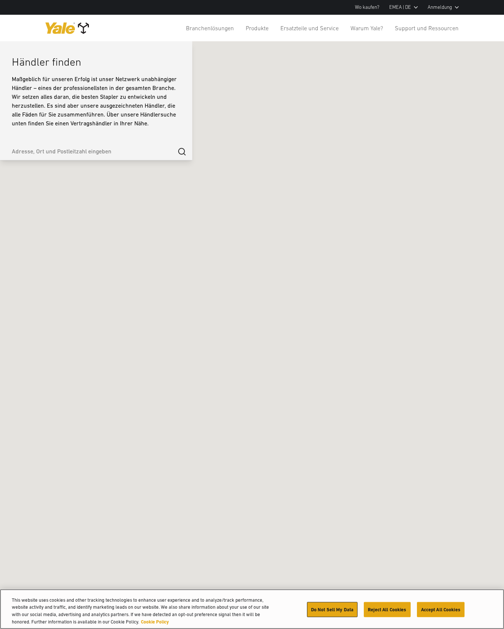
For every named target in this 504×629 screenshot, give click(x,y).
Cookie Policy (155, 621)
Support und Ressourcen (427, 28)
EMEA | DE (400, 7)
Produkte (257, 28)
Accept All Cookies (440, 609)
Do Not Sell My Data (332, 609)
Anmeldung (440, 7)
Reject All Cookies (387, 609)
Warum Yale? (367, 28)
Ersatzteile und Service (309, 28)
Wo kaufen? (367, 7)
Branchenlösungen (210, 28)
